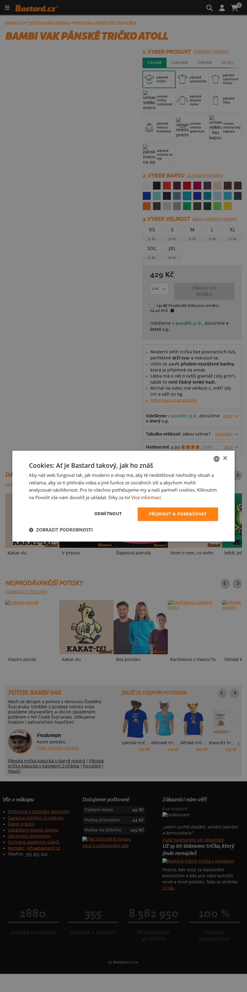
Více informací (146, 498)
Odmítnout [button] (108, 513)
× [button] (225, 458)
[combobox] (217, 459)
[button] (61, 529)
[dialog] (123, 496)
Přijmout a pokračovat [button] (178, 514)
